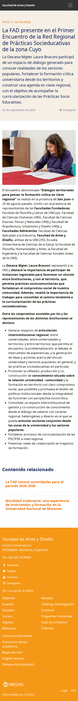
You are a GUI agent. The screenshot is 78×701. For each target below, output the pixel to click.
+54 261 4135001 (19, 557)
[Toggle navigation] (70, 5)
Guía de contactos (54, 622)
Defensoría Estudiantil (18, 664)
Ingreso (7, 622)
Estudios (8, 610)
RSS (73, 690)
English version (13, 658)
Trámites (47, 628)
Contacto (47, 610)
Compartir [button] (69, 110)
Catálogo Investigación (57, 604)
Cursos (7, 616)
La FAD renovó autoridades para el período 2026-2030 (34, 484)
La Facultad (23, 22)
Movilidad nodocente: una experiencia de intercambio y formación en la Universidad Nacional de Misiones (37, 504)
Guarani (8, 604)
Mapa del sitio (12, 652)
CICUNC (29, 694)
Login (64, 690)
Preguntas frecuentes (57, 616)
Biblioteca (9, 628)
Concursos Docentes (17, 636)
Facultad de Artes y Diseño (18, 5)
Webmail (8, 598)
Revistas (47, 598)
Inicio (6, 22)
